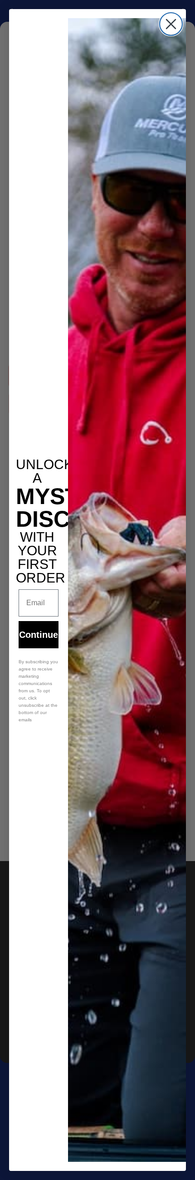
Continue (38, 635)
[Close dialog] (171, 24)
